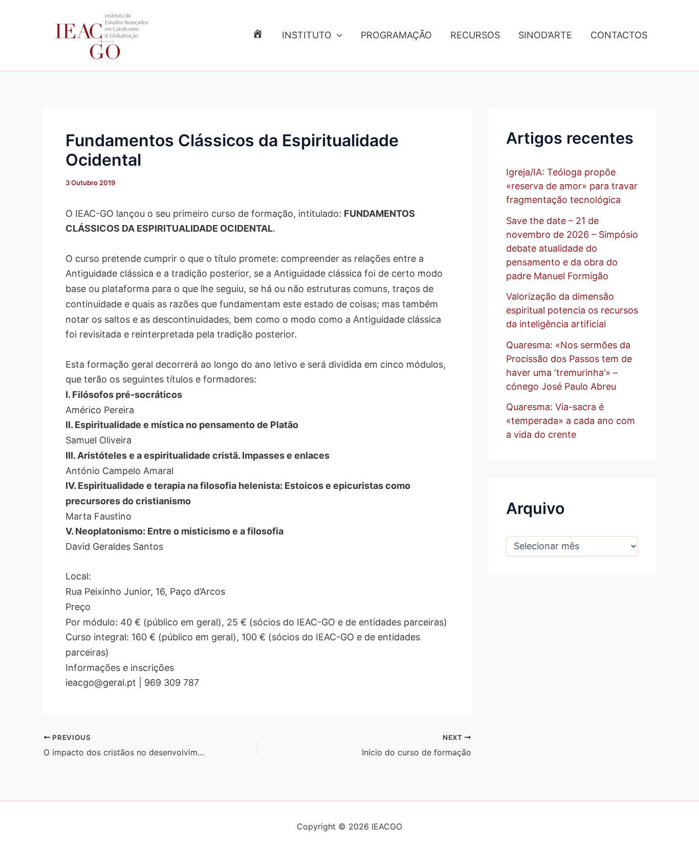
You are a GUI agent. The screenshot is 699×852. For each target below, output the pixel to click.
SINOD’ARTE (545, 35)
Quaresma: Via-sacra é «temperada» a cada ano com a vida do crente (570, 420)
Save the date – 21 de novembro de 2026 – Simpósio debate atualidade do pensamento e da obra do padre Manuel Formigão (572, 248)
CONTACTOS (619, 35)
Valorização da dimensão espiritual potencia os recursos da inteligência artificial (572, 310)
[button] (337, 35)
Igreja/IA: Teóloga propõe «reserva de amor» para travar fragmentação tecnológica (572, 186)
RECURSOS (475, 35)
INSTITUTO (307, 35)
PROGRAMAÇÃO (396, 35)
